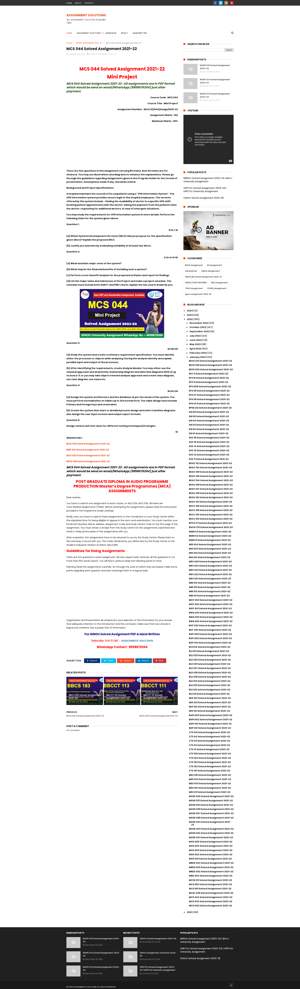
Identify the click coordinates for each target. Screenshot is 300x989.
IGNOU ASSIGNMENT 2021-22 (89, 43)
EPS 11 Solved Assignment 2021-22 (208, 382)
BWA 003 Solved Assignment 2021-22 (210, 617)
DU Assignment (214, 265)
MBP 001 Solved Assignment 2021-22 (87, 449)
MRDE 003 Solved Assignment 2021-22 (211, 867)
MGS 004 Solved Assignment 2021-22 (210, 845)
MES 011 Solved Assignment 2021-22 (209, 792)
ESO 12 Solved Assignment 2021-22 (209, 454)
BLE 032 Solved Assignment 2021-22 (210, 659)
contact (89, 3)
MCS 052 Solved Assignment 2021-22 (210, 884)
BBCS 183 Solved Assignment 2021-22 (85, 697)
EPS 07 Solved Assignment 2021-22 (209, 395)
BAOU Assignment (194, 265)
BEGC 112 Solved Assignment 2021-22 (210, 463)
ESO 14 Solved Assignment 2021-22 (209, 446)
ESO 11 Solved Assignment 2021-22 (209, 459)
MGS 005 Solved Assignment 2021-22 (210, 841)
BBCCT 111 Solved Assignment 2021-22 (155, 697)
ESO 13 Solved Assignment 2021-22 (209, 450)
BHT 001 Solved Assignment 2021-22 (210, 629)
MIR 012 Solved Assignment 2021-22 (209, 591)
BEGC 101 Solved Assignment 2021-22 (210, 501)
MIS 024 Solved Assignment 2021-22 (210, 544)
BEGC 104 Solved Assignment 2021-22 (211, 480)
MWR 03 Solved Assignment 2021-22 (210, 531)
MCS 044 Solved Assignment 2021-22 (210, 897)
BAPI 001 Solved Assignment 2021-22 (210, 723)
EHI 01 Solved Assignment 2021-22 (208, 433)
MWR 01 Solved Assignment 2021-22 (210, 540)
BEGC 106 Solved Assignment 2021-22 (211, 493)
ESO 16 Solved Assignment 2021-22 (209, 437)
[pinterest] (232, 3)
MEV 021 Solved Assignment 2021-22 (210, 578)
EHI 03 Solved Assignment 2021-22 (209, 424)
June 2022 (196, 340)
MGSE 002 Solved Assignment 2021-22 (211, 833)
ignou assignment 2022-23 (198, 294)
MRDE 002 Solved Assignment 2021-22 (211, 871)
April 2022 (196, 348)
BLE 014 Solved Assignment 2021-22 (209, 681)
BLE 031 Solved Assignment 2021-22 (209, 664)
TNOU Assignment (194, 288)
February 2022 (198, 352)
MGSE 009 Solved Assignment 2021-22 (211, 809)
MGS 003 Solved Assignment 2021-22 (210, 850)
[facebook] (215, 3)
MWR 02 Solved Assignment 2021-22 (210, 535)
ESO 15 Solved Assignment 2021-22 (209, 442)
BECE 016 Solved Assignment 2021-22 (210, 365)
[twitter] (221, 3)
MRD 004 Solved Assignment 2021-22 (210, 875)
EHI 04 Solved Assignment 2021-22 (209, 420)
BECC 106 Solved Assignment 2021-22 (210, 510)
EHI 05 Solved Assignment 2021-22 (209, 416)
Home (69, 33)
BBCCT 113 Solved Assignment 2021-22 (117, 697)
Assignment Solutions (89, 33)
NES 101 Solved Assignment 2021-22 (209, 710)
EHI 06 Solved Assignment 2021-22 (209, 412)
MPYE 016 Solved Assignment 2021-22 (88, 461)
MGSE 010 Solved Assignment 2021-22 (211, 804)
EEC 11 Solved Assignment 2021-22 (208, 373)
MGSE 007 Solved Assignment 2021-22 (211, 813)
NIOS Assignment (219, 282)
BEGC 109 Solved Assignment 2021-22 (211, 471)
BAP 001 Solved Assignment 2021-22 (210, 728)
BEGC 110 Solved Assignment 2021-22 (210, 467)
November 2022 (199, 323)
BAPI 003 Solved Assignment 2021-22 (210, 715)
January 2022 (198, 357)
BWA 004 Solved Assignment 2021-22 (211, 612)
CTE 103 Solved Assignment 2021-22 (210, 762)
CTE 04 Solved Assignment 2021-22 (209, 736)
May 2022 (195, 344)
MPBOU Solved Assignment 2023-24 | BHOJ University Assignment (207, 180)
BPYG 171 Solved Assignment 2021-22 (210, 523)
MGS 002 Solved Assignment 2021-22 (210, 854)
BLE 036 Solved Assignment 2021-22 (210, 672)
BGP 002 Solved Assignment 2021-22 (210, 638)
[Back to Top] (231, 985)
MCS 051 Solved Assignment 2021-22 (210, 888)
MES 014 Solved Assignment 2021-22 (210, 779)
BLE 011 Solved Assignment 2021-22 (209, 693)
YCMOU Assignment (216, 288)
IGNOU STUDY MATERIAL (196, 282)
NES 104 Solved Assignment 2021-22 (210, 698)
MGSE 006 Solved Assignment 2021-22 (211, 817)
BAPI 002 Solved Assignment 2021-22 (210, 719)
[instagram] (226, 3)
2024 (190, 310)
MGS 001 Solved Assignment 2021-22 (210, 858)
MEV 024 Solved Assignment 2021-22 (210, 565)
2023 (190, 315)
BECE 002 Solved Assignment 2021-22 (211, 369)
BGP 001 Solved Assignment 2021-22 (210, 642)
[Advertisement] (177, 20)
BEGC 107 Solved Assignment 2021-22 (211, 489)
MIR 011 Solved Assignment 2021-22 (209, 595)
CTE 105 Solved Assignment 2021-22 (210, 753)
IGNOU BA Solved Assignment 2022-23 (203, 276)
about (78, 3)
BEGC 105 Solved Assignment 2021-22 (211, 476)
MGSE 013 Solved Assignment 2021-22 (211, 800)
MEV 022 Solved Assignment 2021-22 (210, 574)
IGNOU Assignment (210, 271)
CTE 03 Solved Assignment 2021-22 (209, 740)
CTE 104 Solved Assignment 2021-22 (210, 758)
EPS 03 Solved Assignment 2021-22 (209, 403)
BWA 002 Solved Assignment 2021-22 (210, 621)
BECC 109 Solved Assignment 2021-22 (210, 506)
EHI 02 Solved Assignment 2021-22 (209, 429)
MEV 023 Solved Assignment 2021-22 (210, 570)
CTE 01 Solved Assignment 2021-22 (209, 749)
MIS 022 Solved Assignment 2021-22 (210, 552)
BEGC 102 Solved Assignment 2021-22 (211, 497)
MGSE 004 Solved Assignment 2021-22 (210, 823)
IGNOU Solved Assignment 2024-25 (203, 197)
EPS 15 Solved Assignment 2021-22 (209, 377)
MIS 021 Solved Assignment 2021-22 (209, 557)
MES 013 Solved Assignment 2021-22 (210, 783)
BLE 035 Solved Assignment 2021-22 (210, 676)
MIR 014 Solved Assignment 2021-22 (209, 582)
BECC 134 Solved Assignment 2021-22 (210, 514)
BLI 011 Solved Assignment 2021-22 (209, 651)
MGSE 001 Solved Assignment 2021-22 (211, 837)
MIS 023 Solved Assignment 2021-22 (210, 548)
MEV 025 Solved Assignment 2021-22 (210, 561)
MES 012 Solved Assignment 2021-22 (210, 787)
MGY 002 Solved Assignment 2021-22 (210, 604)
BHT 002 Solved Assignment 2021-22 (210, 625)
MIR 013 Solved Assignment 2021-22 (209, 587)
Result (124, 33)
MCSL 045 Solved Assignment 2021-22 (211, 893)
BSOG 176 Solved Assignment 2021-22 (211, 527)
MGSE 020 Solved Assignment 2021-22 (211, 796)
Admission (110, 33)
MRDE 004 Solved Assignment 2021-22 (211, 862)
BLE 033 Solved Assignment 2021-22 (210, 655)
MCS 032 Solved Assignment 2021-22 (88, 455)
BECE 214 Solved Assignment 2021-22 (210, 360)
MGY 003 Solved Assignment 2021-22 (210, 600)
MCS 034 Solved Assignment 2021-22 (88, 443)
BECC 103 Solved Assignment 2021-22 (210, 518)
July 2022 (195, 335)
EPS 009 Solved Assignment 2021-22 (210, 386)
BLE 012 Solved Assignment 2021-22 (209, 689)
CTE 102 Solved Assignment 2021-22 (210, 766)
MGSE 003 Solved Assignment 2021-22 (211, 828)
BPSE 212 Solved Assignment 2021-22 (210, 407)
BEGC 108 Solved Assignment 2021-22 (211, 484)
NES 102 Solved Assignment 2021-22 (210, 706)
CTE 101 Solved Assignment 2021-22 (209, 770)
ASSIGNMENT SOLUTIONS (86, 15)
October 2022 (198, 327)
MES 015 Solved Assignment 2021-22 (210, 775)
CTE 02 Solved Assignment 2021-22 (209, 745)
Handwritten (140, 33)
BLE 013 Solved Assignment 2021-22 (209, 685)
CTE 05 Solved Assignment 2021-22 (209, 732)
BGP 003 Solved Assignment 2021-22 (210, 634)
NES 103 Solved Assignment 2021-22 (210, 702)
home (69, 3)
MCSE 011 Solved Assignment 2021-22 (210, 880)
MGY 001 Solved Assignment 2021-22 (210, 608)
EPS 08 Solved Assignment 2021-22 (209, 390)
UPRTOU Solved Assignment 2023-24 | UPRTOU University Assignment (205, 189)
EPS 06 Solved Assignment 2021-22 (209, 399)
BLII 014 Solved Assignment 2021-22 (209, 646)
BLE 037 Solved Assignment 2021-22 (210, 668)
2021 (189, 912)
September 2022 (200, 331)
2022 (190, 319)
